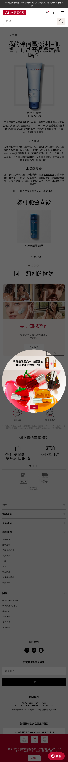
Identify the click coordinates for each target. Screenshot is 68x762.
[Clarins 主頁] (14, 13)
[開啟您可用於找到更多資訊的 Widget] (56, 756)
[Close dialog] (55, 353)
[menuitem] (47, 13)
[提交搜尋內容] (61, 21)
